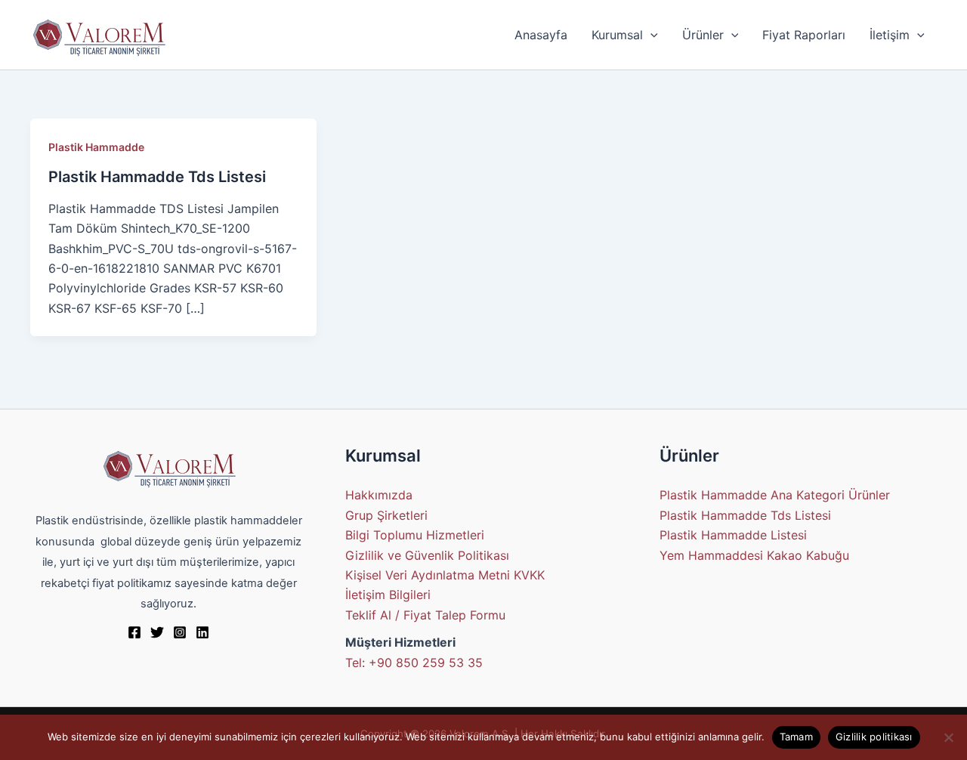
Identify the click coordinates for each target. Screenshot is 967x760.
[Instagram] (180, 632)
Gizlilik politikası (874, 737)
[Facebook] (134, 632)
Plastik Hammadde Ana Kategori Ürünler (775, 494)
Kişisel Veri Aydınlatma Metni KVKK (445, 574)
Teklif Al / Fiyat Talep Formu (425, 615)
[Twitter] (157, 632)
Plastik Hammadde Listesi (733, 534)
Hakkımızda (378, 494)
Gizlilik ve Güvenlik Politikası (427, 555)
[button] (650, 35)
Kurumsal (617, 34)
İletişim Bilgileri (388, 594)
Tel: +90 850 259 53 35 (414, 662)
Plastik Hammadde (96, 147)
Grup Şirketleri (386, 515)
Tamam (796, 737)
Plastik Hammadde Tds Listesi (157, 177)
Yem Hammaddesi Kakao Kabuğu (754, 555)
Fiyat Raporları (803, 34)
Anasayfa (540, 34)
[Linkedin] (202, 632)
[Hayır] (948, 737)
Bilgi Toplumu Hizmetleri (414, 534)
